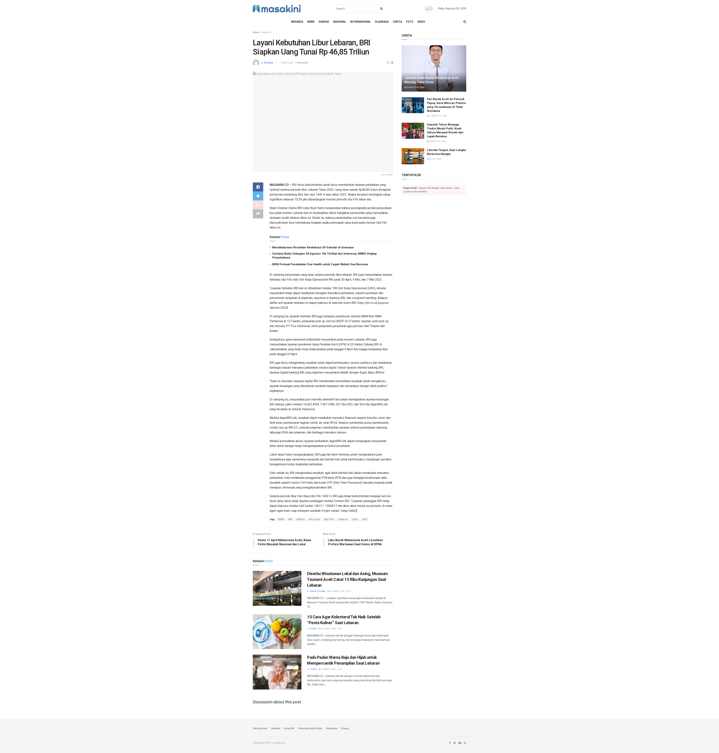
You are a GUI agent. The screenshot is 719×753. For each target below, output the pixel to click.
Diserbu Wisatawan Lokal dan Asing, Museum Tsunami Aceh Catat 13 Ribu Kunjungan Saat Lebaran (347, 579)
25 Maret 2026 (336, 591)
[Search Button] (382, 8)
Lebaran (343, 519)
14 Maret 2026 (328, 669)
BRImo (301, 519)
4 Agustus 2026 (437, 141)
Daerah (324, 21)
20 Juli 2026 (435, 159)
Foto (409, 21)
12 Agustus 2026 (438, 116)
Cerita (397, 21)
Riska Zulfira (317, 591)
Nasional (339, 21)
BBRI (281, 519)
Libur (355, 519)
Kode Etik (289, 728)
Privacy (345, 728)
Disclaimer (331, 728)
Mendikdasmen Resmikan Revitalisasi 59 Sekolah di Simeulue (313, 247)
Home (256, 32)
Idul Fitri (329, 519)
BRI (290, 519)
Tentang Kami (260, 728)
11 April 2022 (286, 62)
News (311, 21)
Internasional (360, 21)
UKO (364, 519)
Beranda (297, 21)
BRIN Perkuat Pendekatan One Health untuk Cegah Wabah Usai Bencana (320, 264)
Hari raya (314, 519)
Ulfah (313, 629)
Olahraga (382, 21)
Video (421, 21)
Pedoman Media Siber (310, 728)
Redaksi (268, 62)
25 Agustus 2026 (415, 87)
